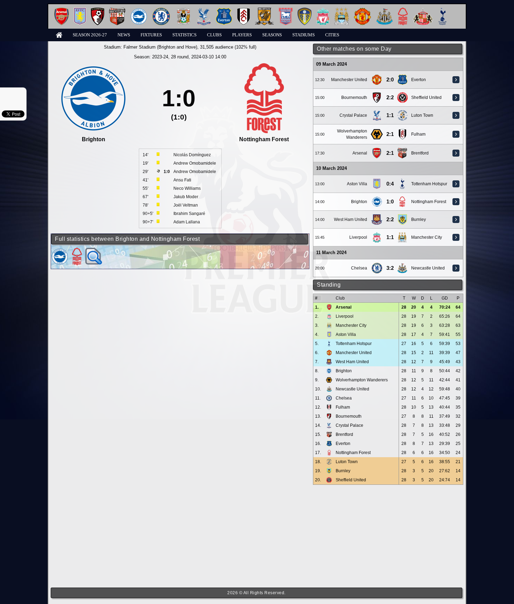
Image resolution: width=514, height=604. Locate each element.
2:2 (390, 97)
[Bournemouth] (97, 10)
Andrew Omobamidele (194, 163)
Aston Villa (357, 183)
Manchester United (349, 79)
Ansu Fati (182, 180)
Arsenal (359, 153)
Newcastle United (428, 268)
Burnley (418, 219)
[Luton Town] (402, 112)
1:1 (390, 115)
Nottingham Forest (428, 201)
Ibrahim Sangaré (189, 213)
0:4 (390, 184)
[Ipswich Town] (286, 10)
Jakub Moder (185, 196)
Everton (418, 79)
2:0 (390, 79)
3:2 (390, 268)
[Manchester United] (362, 10)
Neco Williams (187, 188)
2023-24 (160, 56)
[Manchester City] (341, 10)
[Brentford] (117, 10)
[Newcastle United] (384, 10)
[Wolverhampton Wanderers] (377, 131)
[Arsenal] (61, 10)
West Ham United (350, 219)
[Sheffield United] (402, 94)
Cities (332, 34)
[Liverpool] (322, 10)
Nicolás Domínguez (192, 154)
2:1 (390, 134)
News (123, 34)
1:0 (390, 201)
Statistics (184, 34)
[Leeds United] (305, 10)
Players (242, 34)
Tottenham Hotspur (429, 183)
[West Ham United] (376, 216)
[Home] (59, 34)
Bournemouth (354, 97)
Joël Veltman (185, 205)
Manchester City (426, 237)
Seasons (272, 34)
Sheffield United (426, 97)
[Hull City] (264, 10)
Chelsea (359, 268)
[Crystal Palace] (204, 10)
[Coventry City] (183, 10)
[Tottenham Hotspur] (442, 10)
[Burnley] (402, 216)
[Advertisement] (388, 536)
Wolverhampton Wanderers (362, 380)
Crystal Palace (353, 115)
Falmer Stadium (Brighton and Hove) (160, 47)
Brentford (420, 153)
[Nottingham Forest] (403, 10)
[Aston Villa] (80, 10)
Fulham (418, 134)
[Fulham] (243, 10)
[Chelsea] (161, 10)
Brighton (359, 201)
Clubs (214, 34)
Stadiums (303, 34)
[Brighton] (139, 10)
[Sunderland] (423, 10)
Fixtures (151, 34)
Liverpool (358, 237)
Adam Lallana (186, 222)
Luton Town (422, 115)
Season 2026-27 (90, 34)
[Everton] (224, 10)
